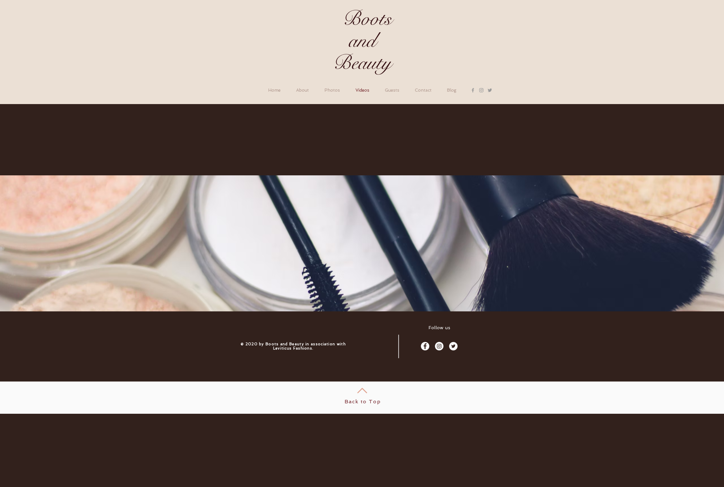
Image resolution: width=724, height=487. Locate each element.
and (362, 40)
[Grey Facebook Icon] (473, 90)
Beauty (362, 63)
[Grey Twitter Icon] (490, 90)
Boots (362, 18)
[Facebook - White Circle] (425, 346)
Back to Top (362, 401)
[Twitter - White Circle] (453, 346)
